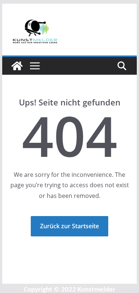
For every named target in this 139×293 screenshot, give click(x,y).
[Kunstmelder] (17, 66)
